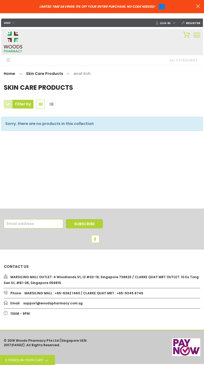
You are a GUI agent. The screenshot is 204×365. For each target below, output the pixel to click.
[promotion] (198, 7)
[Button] (196, 35)
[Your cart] (185, 34)
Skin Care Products (44, 73)
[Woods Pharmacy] (13, 41)
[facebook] (95, 239)
